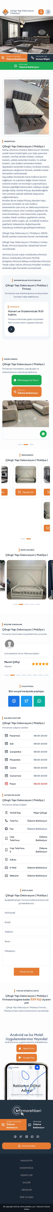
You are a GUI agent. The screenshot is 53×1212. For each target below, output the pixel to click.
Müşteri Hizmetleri (14, 1124)
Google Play (28, 1057)
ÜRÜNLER (26, 1189)
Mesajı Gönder (26, 971)
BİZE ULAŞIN (26, 1197)
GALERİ (26, 1182)
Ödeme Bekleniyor (37, 820)
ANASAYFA (26, 1160)
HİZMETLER (26, 1175)
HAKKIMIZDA (26, 1167)
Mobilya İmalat (11, 1011)
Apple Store (28, 1048)
